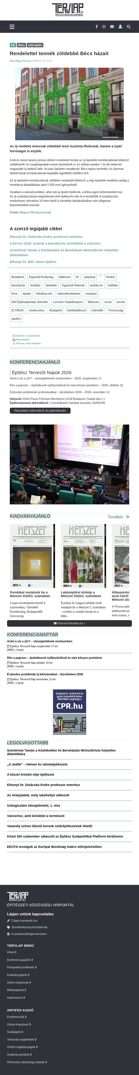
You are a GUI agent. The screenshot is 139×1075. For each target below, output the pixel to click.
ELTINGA (17, 310)
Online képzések (18, 982)
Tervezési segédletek (21, 1039)
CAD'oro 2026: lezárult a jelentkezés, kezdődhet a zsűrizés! (55, 243)
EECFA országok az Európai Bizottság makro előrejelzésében (54, 847)
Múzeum (93, 302)
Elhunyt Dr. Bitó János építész (33, 262)
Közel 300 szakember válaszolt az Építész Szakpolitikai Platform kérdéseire (65, 836)
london (110, 277)
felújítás (35, 285)
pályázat (89, 277)
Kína (14, 293)
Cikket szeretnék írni (24, 920)
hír (77, 277)
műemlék (97, 310)
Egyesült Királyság (41, 277)
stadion (16, 318)
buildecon (96, 285)
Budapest (17, 277)
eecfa (107, 302)
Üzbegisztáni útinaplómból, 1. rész (33, 805)
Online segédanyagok (21, 1047)
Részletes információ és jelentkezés (40, 410)
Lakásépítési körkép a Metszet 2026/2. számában (81, 594)
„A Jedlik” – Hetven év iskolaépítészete (37, 764)
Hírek (11, 952)
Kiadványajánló (17, 974)
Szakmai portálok (18, 1054)
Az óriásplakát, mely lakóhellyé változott (38, 795)
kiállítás (113, 285)
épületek (51, 285)
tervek (121, 302)
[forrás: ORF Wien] (69, 104)
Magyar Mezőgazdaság (35, 212)
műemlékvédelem (68, 293)
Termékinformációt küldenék (29, 927)
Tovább (116, 516)
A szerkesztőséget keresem (29, 933)
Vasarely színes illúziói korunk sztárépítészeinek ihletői (49, 826)
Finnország (116, 310)
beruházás (18, 285)
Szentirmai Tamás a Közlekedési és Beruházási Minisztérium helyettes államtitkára (64, 252)
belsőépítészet (76, 310)
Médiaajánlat (15, 990)
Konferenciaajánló (19, 959)
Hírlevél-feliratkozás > (71, 623)
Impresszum (15, 997)
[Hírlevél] (112, 27)
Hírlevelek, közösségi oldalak (26, 1062)
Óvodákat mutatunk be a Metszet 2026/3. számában (30, 594)
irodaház (91, 293)
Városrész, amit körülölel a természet (35, 816)
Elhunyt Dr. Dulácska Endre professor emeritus (46, 237)
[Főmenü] (12, 27)
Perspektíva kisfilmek (21, 967)
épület (27, 293)
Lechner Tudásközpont (68, 302)
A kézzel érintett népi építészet (30, 774)
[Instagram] (104, 27)
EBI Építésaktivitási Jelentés (29, 302)
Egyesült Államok (73, 285)
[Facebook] (96, 27)
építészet (64, 277)
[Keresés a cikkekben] (128, 27)
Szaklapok (14, 1031)
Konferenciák (16, 1016)
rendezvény (36, 310)
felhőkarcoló (44, 293)
